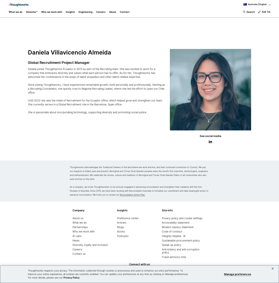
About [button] (112, 11)
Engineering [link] (85, 11)
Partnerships (80, 227)
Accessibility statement (175, 222)
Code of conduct (172, 231)
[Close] (272, 268)
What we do (80, 222)
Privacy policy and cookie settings (182, 218)
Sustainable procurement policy (181, 240)
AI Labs (77, 236)
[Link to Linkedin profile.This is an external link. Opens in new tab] (210, 142)
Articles (121, 222)
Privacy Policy (71, 277)
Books (121, 231)
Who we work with (84, 231)
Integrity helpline (171, 236)
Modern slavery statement (178, 227)
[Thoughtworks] (18, 3)
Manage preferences (237, 274)
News (76, 240)
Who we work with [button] (51, 11)
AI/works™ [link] (32, 11)
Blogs (120, 227)
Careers (77, 249)
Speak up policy (171, 244)
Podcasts (122, 236)
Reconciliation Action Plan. (132, 195)
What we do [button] (15, 11)
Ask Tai (266, 11)
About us (78, 218)
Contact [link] (124, 11)
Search (250, 11)
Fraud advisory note (174, 257)
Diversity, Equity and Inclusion (90, 244)
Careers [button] (100, 11)
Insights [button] (70, 11)
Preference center (128, 218)
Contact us (79, 253)
